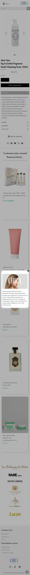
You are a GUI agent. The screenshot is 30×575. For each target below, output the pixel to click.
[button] (28, 271)
